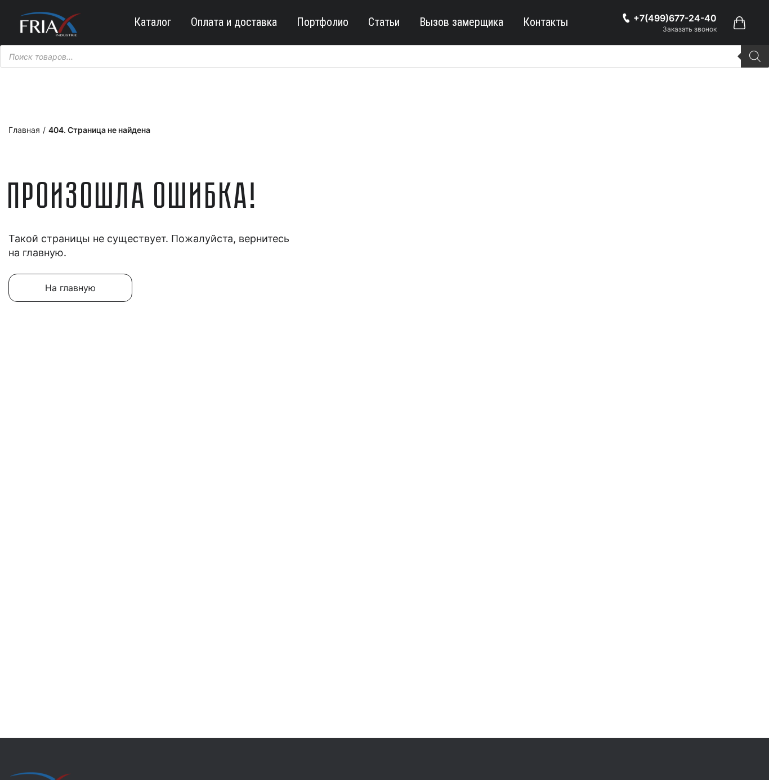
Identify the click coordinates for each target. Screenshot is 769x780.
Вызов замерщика (461, 22)
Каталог (152, 22)
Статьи (384, 22)
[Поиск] (755, 56)
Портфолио (322, 22)
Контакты (545, 22)
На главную (70, 287)
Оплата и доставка (234, 22)
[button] (739, 22)
